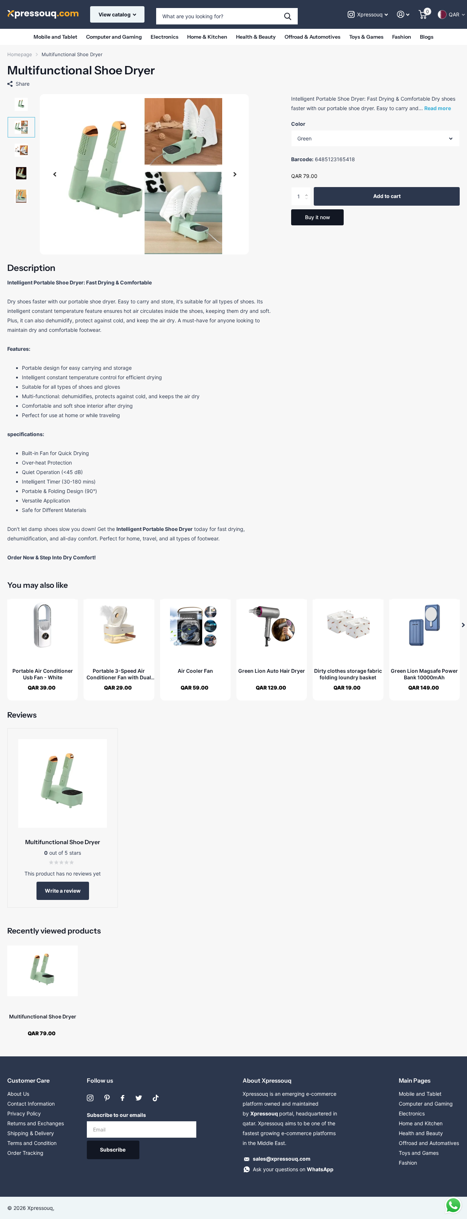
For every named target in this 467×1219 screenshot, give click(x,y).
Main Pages (415, 1080)
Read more (437, 108)
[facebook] (122, 1098)
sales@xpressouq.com (281, 1159)
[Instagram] (90, 1098)
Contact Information (31, 1103)
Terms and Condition (32, 1143)
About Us (18, 1094)
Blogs (426, 37)
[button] (55, 174)
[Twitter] (138, 1098)
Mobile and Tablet (55, 37)
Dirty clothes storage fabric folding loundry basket (348, 674)
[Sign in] (403, 14)
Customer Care (28, 1080)
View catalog (115, 14)
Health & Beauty (256, 37)
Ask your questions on (293, 1169)
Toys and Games (419, 1153)
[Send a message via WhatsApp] (453, 1205)
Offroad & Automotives (312, 37)
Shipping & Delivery (30, 1133)
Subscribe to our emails (116, 1115)
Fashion (401, 37)
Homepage (19, 54)
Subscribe (113, 1149)
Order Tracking (25, 1153)
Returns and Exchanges (35, 1123)
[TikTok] (156, 1098)
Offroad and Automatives (429, 1143)
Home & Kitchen (207, 37)
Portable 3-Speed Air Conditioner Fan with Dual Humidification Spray (118, 674)
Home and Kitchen (421, 1123)
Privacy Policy (24, 1113)
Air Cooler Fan (195, 671)
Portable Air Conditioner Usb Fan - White (42, 674)
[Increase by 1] (308, 190)
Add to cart (387, 196)
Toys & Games (366, 37)
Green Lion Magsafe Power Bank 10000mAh (424, 674)
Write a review (63, 891)
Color (298, 124)
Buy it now (317, 217)
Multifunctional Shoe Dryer (42, 1016)
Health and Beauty (421, 1133)
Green (304, 138)
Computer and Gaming (114, 37)
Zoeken (288, 16)
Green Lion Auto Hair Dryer (271, 671)
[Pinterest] (107, 1098)
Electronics (164, 37)
